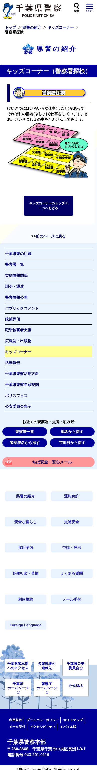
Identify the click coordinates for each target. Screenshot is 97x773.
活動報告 (12, 363)
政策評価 (12, 319)
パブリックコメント (22, 308)
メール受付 (71, 599)
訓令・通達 (14, 286)
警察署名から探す (25, 443)
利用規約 (25, 599)
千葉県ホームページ (17, 686)
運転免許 (71, 496)
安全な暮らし (25, 522)
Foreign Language (25, 625)
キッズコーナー (61, 27)
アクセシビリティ (43, 727)
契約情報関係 (16, 275)
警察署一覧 (14, 264)
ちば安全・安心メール (52, 462)
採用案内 (25, 548)
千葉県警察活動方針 (22, 374)
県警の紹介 (32, 27)
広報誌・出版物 (18, 341)
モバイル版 (68, 727)
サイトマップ (73, 720)
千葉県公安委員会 (75, 666)
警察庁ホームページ (46, 686)
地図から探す (72, 432)
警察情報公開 (16, 297)
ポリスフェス (16, 396)
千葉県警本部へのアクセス (17, 666)
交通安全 (71, 522)
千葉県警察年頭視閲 (22, 385)
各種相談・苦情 (25, 573)
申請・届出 (71, 548)
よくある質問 (71, 573)
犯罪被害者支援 (18, 330)
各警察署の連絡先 (46, 666)
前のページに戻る (51, 236)
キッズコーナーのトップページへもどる (48, 205)
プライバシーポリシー (43, 720)
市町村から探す (72, 443)
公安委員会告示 (18, 406)
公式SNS (76, 686)
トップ (10, 27)
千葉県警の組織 (18, 254)
